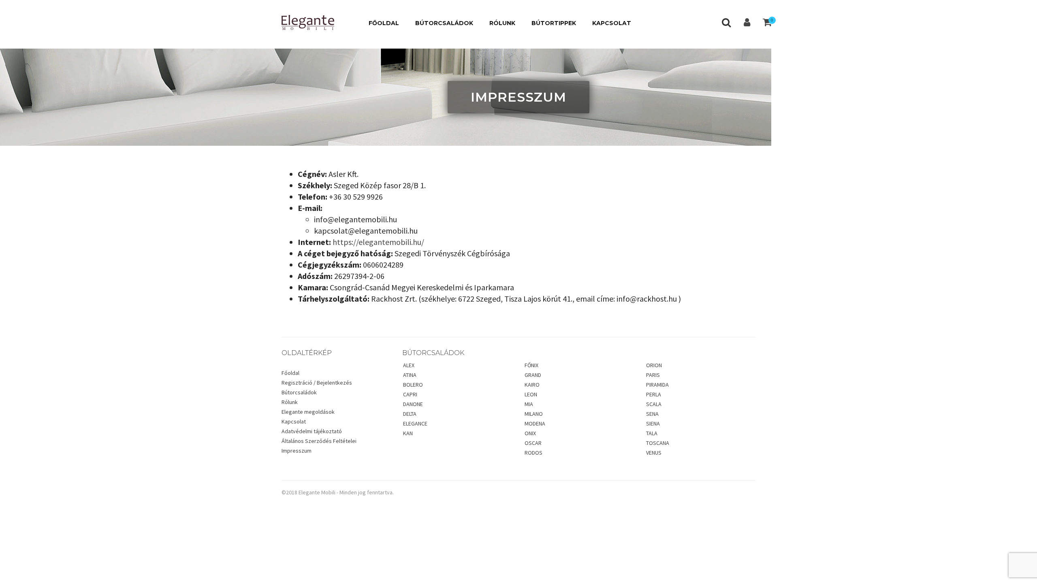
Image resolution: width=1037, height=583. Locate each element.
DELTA (409, 413)
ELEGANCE (415, 423)
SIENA (653, 423)
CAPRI (410, 394)
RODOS (533, 452)
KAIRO (532, 384)
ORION (654, 365)
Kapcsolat (294, 421)
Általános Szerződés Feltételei (319, 441)
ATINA (409, 375)
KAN (408, 433)
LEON (531, 394)
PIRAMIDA (657, 384)
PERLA (653, 394)
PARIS (653, 375)
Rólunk (290, 402)
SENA (652, 413)
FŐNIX (531, 365)
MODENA (535, 423)
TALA (651, 433)
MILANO (534, 413)
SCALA (653, 404)
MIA (529, 404)
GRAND (533, 375)
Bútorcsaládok (299, 392)
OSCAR (533, 443)
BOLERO (413, 384)
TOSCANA (657, 443)
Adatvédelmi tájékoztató (312, 431)
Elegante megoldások (308, 411)
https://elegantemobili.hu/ (378, 242)
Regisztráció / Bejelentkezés (317, 382)
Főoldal (290, 373)
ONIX (530, 433)
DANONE (413, 404)
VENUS (653, 452)
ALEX (408, 365)
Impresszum (297, 450)
